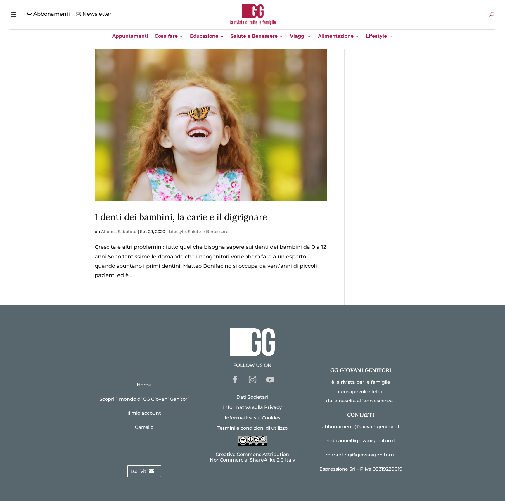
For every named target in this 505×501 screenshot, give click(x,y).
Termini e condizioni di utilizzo (252, 428)
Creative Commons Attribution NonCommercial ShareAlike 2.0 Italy (252, 457)
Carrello (144, 427)
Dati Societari (252, 397)
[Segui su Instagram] (252, 379)
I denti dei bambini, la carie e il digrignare (181, 216)
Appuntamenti (130, 36)
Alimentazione (336, 36)
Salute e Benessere (254, 36)
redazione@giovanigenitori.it (360, 440)
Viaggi (298, 36)
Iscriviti (139, 471)
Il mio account (144, 413)
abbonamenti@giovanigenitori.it (361, 426)
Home (144, 385)
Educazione (204, 36)
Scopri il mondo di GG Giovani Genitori (144, 399)
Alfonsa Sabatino (118, 231)
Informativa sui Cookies (252, 418)
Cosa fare (166, 36)
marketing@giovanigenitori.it (361, 454)
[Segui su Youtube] (270, 379)
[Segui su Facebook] (235, 379)
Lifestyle (376, 36)
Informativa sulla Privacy (252, 407)
